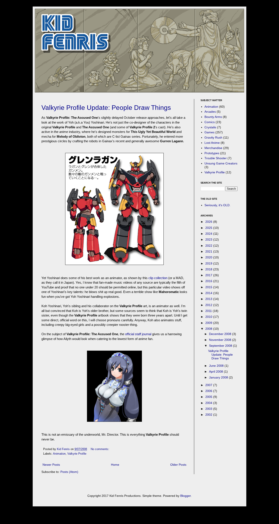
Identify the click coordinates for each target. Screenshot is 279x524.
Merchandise (213, 148)
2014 (209, 293)
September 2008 (221, 345)
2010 (209, 316)
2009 (209, 323)
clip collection (157, 278)
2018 (209, 269)
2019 (209, 263)
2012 (209, 305)
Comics (209, 122)
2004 (209, 403)
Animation (59, 453)
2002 (209, 414)
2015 (209, 287)
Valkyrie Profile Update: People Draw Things (106, 107)
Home (115, 464)
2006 (209, 391)
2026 (209, 221)
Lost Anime (212, 142)
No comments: (100, 449)
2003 (209, 408)
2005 (209, 396)
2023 (209, 239)
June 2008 (217, 365)
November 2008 (220, 340)
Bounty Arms (213, 117)
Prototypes (211, 153)
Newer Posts (51, 464)
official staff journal (138, 334)
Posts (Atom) (69, 472)
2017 (209, 275)
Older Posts (178, 464)
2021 (209, 251)
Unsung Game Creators (220, 163)
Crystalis (210, 127)
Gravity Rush (213, 137)
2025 (209, 227)
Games (209, 132)
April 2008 (216, 371)
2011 (209, 311)
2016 (209, 281)
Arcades (210, 111)
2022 (209, 245)
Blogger (185, 495)
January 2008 (219, 377)
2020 (209, 257)
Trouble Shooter (215, 158)
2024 (209, 233)
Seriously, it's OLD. (217, 205)
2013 (209, 299)
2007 (209, 385)
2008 (209, 328)
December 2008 (220, 334)
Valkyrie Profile (76, 453)
